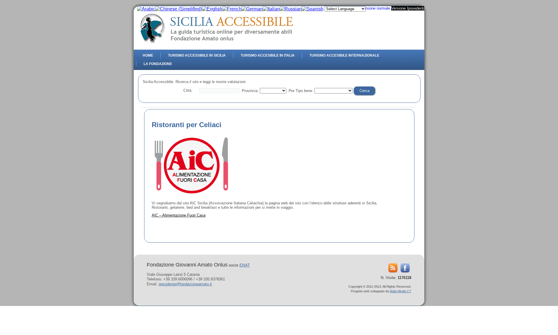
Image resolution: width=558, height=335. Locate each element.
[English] (212, 9)
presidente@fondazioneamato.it (185, 284)
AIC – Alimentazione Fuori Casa (178, 215)
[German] (252, 9)
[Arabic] (146, 9)
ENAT (244, 265)
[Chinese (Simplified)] (178, 9)
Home (148, 55)
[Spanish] (312, 9)
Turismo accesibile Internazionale (344, 55)
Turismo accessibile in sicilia (197, 55)
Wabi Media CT (400, 291)
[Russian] (291, 9)
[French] (232, 9)
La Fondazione (158, 64)
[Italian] (271, 9)
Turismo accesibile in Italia (268, 55)
